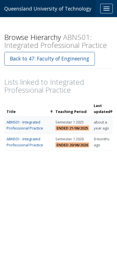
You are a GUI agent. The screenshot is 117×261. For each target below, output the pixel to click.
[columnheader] (28, 108)
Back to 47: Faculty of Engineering (49, 58)
